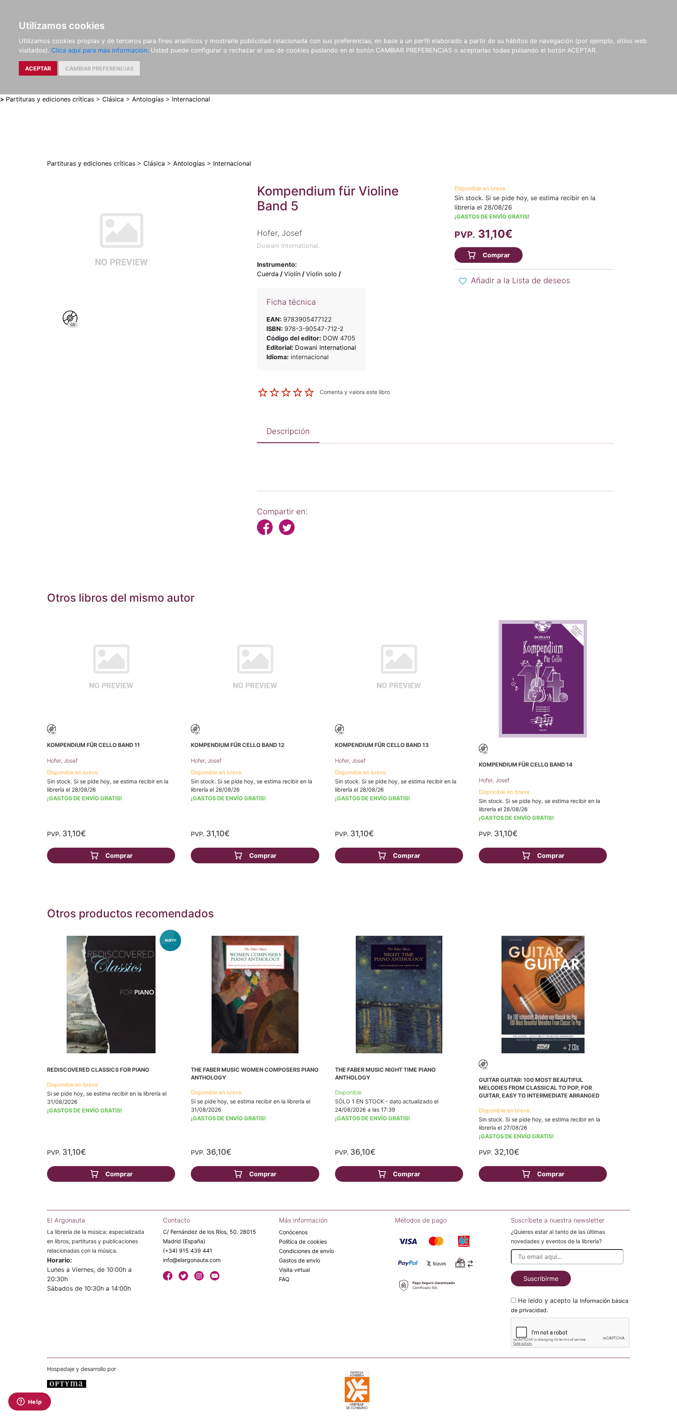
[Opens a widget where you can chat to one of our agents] (29, 1402)
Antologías (148, 99)
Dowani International (325, 347)
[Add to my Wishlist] (462, 281)
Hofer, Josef (62, 760)
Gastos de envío (299, 1260)
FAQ (284, 1279)
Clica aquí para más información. (100, 50)
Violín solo (321, 274)
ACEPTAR (38, 68)
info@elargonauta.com (192, 1260)
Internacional (191, 99)
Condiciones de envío (306, 1251)
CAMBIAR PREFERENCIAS (99, 68)
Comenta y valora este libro (355, 392)
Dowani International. (288, 246)
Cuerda (268, 274)
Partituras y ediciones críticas (50, 99)
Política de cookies (303, 1241)
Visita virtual (294, 1269)
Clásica (113, 99)
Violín (292, 274)
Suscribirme (540, 1278)
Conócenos (293, 1232)
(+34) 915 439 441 (187, 1250)
